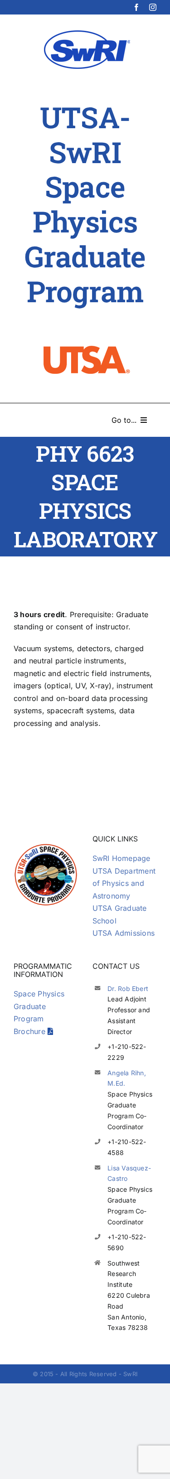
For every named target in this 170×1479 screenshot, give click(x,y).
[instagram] (152, 7)
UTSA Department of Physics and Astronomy (124, 883)
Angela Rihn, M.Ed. (126, 1078)
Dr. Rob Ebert (127, 988)
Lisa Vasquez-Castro (129, 1173)
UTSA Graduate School (119, 914)
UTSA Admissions (123, 933)
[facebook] (136, 7)
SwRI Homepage (121, 858)
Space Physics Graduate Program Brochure (39, 1012)
